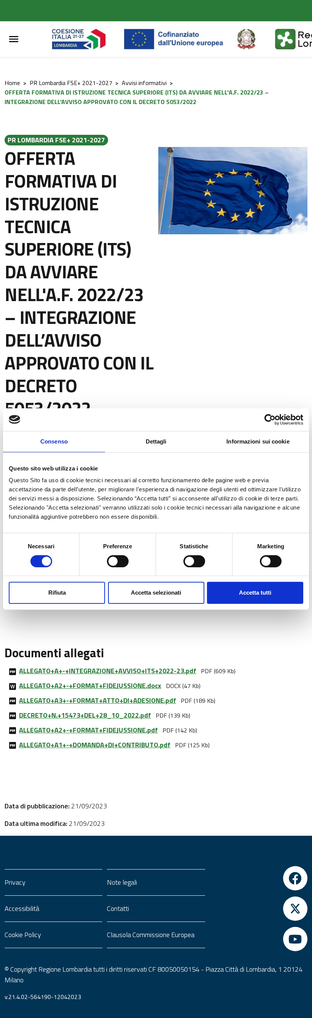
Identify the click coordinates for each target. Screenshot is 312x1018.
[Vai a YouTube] (258, 939)
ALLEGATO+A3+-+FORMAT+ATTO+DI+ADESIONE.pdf (97, 700)
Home (12, 82)
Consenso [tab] (54, 441)
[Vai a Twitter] (258, 908)
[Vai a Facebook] (258, 878)
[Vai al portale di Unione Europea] (179, 39)
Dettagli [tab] (156, 441)
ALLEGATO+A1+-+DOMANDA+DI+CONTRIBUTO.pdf (94, 745)
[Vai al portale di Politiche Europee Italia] (255, 39)
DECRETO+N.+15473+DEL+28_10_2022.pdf (85, 715)
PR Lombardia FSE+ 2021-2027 (71, 82)
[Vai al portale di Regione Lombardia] (88, 39)
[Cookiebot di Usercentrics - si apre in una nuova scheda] (270, 419)
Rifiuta (57, 592)
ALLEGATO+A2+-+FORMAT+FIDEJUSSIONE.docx (90, 685)
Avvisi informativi (144, 82)
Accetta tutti (255, 592)
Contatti (118, 908)
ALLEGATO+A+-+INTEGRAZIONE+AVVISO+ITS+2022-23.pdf (107, 671)
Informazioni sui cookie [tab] (257, 441)
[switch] (118, 561)
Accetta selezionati (156, 592)
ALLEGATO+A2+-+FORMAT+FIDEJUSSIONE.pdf (88, 730)
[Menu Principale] (14, 39)
